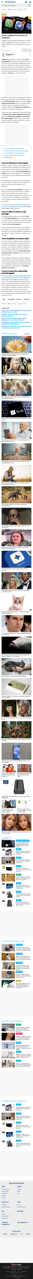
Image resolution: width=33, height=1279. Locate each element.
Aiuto (22, 1272)
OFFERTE (19, 849)
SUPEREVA (19, 1269)
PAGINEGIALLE (14, 1266)
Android (19, 1189)
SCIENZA (19, 874)
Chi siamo (8, 1271)
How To (19, 1204)
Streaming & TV (6, 1216)
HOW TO (6, 12)
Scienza (4, 1195)
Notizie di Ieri (5, 1191)
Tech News (4, 1193)
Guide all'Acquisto (21, 1206)
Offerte (3, 1197)
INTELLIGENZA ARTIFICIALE (23, 840)
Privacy (19, 299)
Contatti (28, 1234)
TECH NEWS (19, 962)
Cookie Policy (24, 1271)
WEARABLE (19, 1033)
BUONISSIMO (14, 1269)
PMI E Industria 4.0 (22, 1222)
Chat (3, 299)
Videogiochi (5, 1218)
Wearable (4, 1204)
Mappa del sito (13, 1234)
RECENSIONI (19, 944)
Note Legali (13, 1271)
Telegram (26, 299)
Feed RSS (5, 1234)
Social (3, 1214)
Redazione (20, 1211)
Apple (18, 1191)
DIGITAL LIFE (5, 1202)
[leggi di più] (30, 55)
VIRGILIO (8, 1266)
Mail (26, 4)
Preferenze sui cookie (14, 1272)
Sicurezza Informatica (5, 1223)
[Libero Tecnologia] (16, 1231)
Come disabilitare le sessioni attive (15, 153)
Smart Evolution (6, 1206)
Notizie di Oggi (5, 1189)
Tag (21, 1234)
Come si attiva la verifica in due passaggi (16, 151)
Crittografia (11, 299)
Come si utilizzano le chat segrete (14, 148)
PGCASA (28, 1266)
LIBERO (4, 1266)
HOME (3, 12)
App (18, 1193)
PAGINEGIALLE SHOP (21, 1266)
